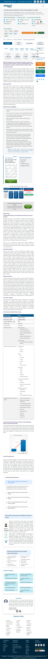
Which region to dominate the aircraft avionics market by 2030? (17, 507)
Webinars (27, 650)
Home (5, 39)
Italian (15, 33)
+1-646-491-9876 (21, 1)
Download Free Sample (27, 32)
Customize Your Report (40, 71)
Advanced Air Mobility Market (24, 591)
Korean (6, 31)
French (6, 33)
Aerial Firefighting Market (26, 587)
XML (4, 650)
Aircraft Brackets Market (10, 587)
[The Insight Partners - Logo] (8, 6)
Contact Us (5, 646)
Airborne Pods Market (10, 590)
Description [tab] (7, 43)
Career (4, 647)
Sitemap (27, 653)
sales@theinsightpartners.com (10, 1)
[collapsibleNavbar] (43, 6)
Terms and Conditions (17, 646)
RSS (4, 649)
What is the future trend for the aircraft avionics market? (17, 493)
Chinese (10, 33)
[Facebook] (35, 1)
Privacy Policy (15, 644)
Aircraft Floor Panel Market (26, 582)
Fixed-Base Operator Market (11, 578)
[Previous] (16, 611)
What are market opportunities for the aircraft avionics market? (16, 503)
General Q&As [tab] (29, 43)
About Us (5, 644)
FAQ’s (14, 650)
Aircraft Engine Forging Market (10, 575)
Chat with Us (40, 75)
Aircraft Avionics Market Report (29, 39)
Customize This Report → (11, 181)
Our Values (15, 652)
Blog (26, 652)
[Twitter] (38, 1)
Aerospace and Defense (17, 39)
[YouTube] (44, 1)
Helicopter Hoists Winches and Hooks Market (25, 575)
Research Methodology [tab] (40, 43)
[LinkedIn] (41, 1)
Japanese (16, 31)
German (10, 31)
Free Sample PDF (28, 206)
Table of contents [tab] (18, 43)
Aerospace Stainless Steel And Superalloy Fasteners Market (10, 584)
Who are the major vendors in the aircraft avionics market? (18, 498)
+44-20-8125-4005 (28, 1)
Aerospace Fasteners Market (24, 579)
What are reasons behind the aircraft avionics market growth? (17, 482)
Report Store (9, 39)
